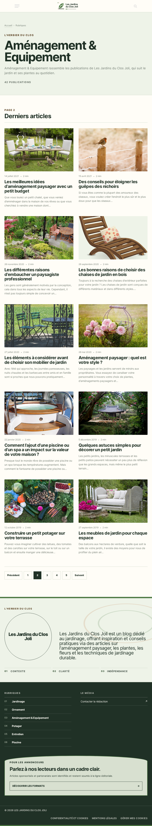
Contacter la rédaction (114, 701)
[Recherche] (135, 6)
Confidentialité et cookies (69, 818)
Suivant (79, 575)
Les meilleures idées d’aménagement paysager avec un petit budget (38, 186)
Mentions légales (104, 818)
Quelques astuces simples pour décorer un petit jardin (110, 447)
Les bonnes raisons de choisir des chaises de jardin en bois (112, 272)
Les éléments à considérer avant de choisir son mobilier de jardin (36, 360)
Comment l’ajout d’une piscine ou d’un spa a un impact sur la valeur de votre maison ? (36, 450)
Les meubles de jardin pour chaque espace (113, 535)
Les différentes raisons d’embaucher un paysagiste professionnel (31, 274)
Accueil (8, 25)
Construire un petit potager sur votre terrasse (34, 535)
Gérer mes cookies (134, 818)
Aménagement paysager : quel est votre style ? (112, 360)
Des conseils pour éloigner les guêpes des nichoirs (108, 184)
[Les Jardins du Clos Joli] (76, 6)
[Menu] (17, 6)
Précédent (13, 575)
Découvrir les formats (76, 785)
